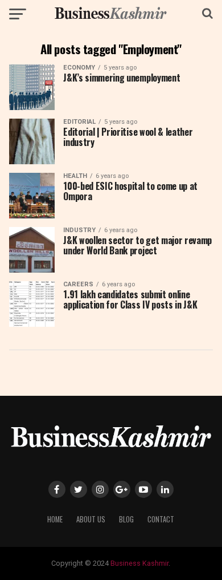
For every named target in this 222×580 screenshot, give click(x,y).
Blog (126, 519)
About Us (90, 519)
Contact (160, 519)
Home (55, 519)
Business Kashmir (139, 563)
